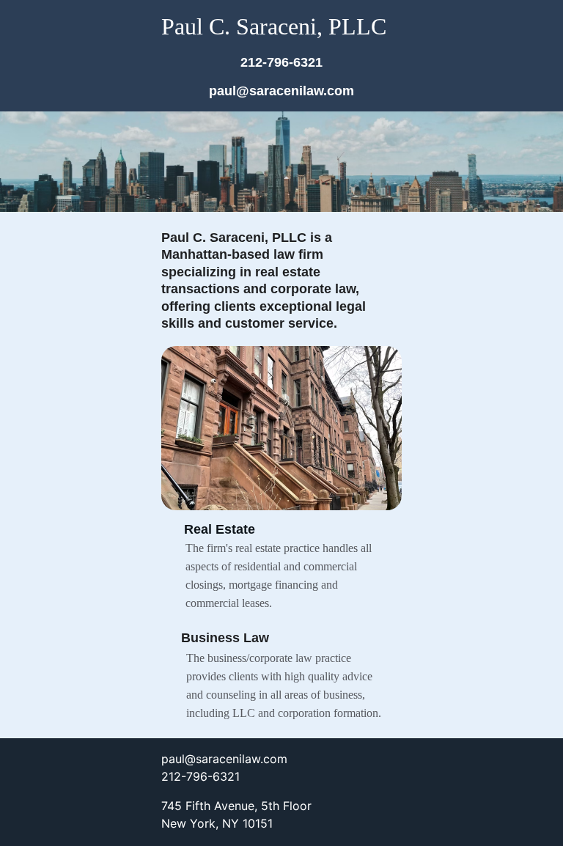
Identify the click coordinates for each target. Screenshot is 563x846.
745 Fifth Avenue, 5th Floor (236, 805)
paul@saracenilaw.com (281, 91)
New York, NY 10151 (217, 823)
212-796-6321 (281, 62)
